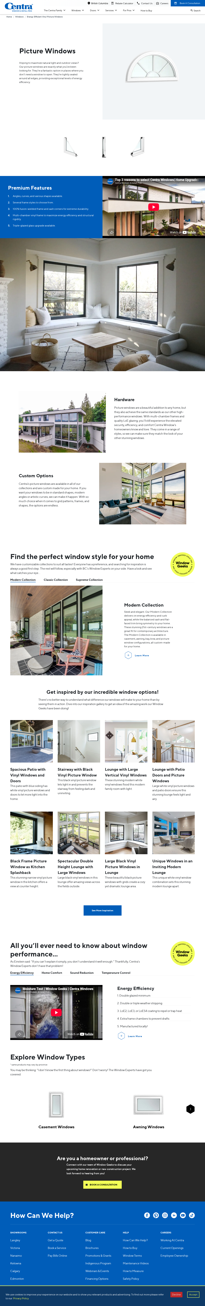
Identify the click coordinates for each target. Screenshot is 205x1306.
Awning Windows (148, 1126)
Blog (88, 1240)
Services (109, 10)
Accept (193, 1294)
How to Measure (133, 1271)
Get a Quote (55, 1240)
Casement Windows (56, 1126)
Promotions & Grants (98, 1255)
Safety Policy (131, 1278)
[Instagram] (165, 1215)
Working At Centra (172, 1240)
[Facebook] (147, 1215)
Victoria (15, 1248)
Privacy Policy (21, 1298)
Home (9, 17)
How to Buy (146, 10)
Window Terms (132, 1255)
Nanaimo (16, 1255)
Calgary (15, 1271)
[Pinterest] (156, 1215)
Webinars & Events (97, 1271)
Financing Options (96, 1278)
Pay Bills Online (57, 1255)
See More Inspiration (102, 910)
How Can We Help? (135, 1240)
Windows (76, 10)
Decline (176, 1294)
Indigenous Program (98, 1263)
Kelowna (15, 1263)
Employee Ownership (174, 1255)
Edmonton (17, 1278)
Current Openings (172, 1248)
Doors (93, 10)
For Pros (127, 10)
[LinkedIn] (174, 1215)
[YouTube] (183, 1215)
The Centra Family (53, 10)
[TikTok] (192, 1215)
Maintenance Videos (136, 1263)
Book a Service (57, 1248)
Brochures (92, 1248)
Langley (15, 1240)
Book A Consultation (190, 3)
